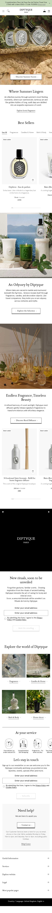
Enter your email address (26, 608)
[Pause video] (26, 540)
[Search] (8, 11)
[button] (26, 901)
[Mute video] (49, 512)
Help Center (26, 844)
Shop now (41, 4)
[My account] (44, 11)
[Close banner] (50, 3)
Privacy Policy (41, 785)
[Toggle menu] (3, 11)
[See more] (26, 50)
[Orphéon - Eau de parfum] (19, 160)
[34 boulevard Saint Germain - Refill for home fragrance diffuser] (19, 451)
